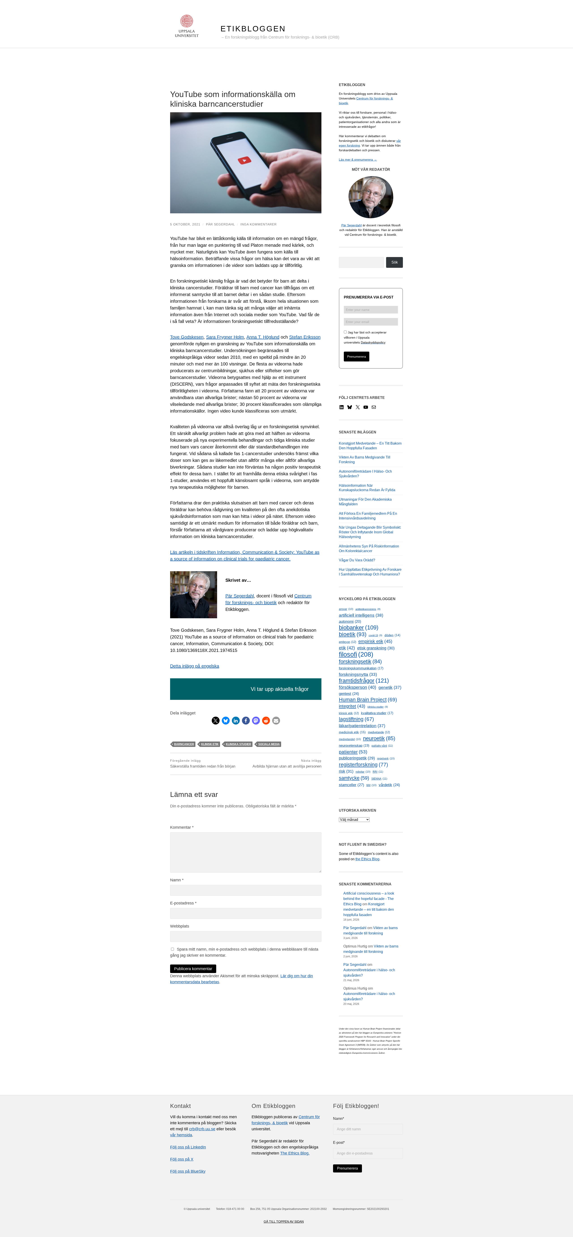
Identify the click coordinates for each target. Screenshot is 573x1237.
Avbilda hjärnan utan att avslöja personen (286, 763)
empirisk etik (375, 641)
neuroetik (379, 738)
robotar (363, 771)
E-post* (339, 1142)
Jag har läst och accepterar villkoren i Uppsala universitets (365, 337)
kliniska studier (238, 744)
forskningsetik (360, 661)
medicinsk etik (352, 732)
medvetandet (350, 739)
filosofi (356, 654)
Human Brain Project (368, 700)
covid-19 (375, 635)
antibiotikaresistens (368, 609)
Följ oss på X (181, 1159)
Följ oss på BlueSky (187, 1171)
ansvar (346, 609)
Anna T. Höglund (262, 337)
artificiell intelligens (361, 615)
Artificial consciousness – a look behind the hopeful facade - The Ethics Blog (368, 898)
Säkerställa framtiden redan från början (202, 763)
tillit (371, 785)
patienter (353, 752)
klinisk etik (210, 744)
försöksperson (357, 687)
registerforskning (363, 765)
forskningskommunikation (361, 668)
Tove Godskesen (186, 337)
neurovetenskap (354, 745)
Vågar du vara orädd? (357, 560)
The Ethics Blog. (295, 1153)
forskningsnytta (358, 674)
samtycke (354, 778)
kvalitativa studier (377, 713)
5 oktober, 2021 (185, 224)
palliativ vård (382, 745)
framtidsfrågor (364, 681)
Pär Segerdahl (220, 224)
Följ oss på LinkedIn (188, 1147)
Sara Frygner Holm (225, 337)
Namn (177, 880)
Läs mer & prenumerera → (358, 159)
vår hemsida (181, 1135)
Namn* (338, 1118)
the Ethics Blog (367, 859)
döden (392, 635)
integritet (352, 706)
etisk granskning (376, 648)
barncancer (184, 744)
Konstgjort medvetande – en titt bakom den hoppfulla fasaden (368, 909)
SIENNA (379, 778)
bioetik (352, 634)
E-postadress (183, 903)
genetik (389, 687)
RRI (378, 771)
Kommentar (182, 827)
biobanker (358, 628)
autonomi (350, 621)
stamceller (351, 785)
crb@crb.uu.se (202, 1129)
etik (347, 647)
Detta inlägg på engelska (194, 666)
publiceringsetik (357, 758)
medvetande (379, 732)
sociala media (269, 744)
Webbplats (179, 926)
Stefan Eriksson (305, 337)
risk (346, 771)
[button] (216, 720)
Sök (394, 262)
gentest (349, 694)
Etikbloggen (253, 28)
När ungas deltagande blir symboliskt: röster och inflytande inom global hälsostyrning (370, 532)
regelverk (386, 758)
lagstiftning (356, 719)
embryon (347, 642)
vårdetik (389, 785)
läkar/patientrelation (362, 725)
